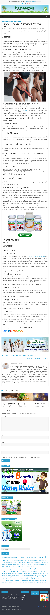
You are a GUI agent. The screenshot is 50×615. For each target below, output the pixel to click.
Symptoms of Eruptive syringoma (39, 580)
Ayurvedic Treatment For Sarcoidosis (26, 562)
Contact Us (23, 599)
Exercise (4, 21)
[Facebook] (4, 331)
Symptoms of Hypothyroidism (7, 582)
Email (3, 442)
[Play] (3, 493)
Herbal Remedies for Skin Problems (30, 573)
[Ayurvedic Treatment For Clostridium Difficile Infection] (41, 393)
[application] (25, 481)
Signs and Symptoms (15, 578)
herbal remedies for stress (43, 573)
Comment (4, 416)
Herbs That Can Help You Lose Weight (9, 31)
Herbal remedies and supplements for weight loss (15, 30)
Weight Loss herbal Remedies (33, 31)
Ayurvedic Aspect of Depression (29, 557)
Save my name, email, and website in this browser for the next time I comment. (22, 457)
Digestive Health (25, 566)
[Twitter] (6, 331)
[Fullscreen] (46, 493)
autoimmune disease (6, 557)
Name (3, 435)
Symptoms (5, 580)
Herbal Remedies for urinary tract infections (33, 575)
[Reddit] (14, 331)
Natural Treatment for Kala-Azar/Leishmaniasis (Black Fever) (19, 355)
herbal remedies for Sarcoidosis (27, 571)
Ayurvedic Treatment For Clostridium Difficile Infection (40, 403)
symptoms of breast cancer (27, 580)
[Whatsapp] (19, 331)
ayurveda (16, 557)
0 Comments (24, 28)
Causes (38, 562)
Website (3, 450)
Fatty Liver (31, 566)
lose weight (25, 110)
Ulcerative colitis (32, 582)
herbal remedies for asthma (39, 566)
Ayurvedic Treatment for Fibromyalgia (23, 560)
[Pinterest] (11, 331)
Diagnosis (17, 566)
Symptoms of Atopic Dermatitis (15, 580)
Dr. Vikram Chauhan (16, 28)
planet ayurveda (32, 577)
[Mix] (16, 331)
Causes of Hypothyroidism (11, 564)
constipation (38, 564)
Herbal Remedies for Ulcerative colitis (12, 575)
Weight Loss (18, 21)
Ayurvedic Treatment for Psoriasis (8, 562)
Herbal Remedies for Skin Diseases (15, 573)
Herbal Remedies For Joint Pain (32, 569)
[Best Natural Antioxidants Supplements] (25, 393)
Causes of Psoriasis (19, 564)
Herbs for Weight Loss (41, 30)
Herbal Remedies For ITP (17, 569)
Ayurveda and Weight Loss (33, 28)
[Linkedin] (9, 331)
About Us (23, 595)
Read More (29, 382)
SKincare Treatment (36, 578)
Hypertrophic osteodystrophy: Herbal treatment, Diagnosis (8, 403)
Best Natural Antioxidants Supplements (21, 403)
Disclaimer (23, 597)
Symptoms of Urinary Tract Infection (21, 582)
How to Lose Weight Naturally (22, 31)
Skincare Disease (26, 578)
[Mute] (44, 493)
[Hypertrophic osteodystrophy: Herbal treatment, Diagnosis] (9, 393)
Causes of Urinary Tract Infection (30, 564)
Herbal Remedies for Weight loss (31, 30)
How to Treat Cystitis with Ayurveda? (37, 358)
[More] (21, 331)
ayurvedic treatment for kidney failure (39, 560)
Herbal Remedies (11, 21)
